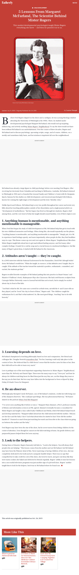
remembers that (32, 359)
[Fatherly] (7, 2)
